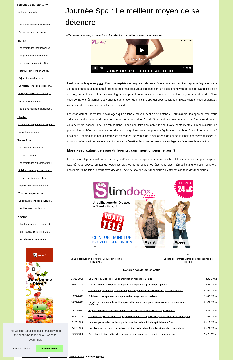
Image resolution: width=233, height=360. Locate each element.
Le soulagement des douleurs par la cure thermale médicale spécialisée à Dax (130, 322)
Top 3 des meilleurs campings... (35, 24)
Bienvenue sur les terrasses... (34, 32)
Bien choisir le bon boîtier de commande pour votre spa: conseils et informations (131, 334)
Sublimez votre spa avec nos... (35, 170)
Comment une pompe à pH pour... (36, 124)
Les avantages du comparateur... (36, 162)
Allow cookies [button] (49, 348)
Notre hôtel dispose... (29, 132)
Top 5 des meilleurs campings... (35, 108)
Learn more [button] (35, 339)
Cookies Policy (76, 356)
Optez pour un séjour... (30, 101)
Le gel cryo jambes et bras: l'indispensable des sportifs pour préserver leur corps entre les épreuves (137, 303)
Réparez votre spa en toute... (34, 185)
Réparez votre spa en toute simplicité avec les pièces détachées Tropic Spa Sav (131, 310)
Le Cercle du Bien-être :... (32, 147)
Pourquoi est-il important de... (34, 70)
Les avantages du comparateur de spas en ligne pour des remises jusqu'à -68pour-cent (135, 290)
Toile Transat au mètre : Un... (34, 231)
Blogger (100, 356)
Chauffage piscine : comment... (35, 224)
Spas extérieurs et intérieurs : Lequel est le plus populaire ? (96, 260)
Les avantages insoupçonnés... (35, 47)
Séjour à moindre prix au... (32, 78)
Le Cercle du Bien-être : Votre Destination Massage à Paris (120, 278)
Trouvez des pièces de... (31, 193)
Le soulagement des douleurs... (35, 200)
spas (100, 83)
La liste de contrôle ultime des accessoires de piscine (188, 260)
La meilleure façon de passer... (35, 85)
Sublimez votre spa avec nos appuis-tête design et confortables (122, 296)
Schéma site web (27, 12)
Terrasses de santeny (80, 35)
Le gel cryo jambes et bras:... (34, 178)
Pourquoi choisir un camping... (34, 93)
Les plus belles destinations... (34, 55)
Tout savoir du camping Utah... (34, 63)
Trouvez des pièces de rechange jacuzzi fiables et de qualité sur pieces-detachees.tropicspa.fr (139, 316)
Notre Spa (100, 35)
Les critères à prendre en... (33, 239)
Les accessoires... (28, 155)
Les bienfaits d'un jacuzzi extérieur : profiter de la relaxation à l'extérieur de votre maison (136, 328)
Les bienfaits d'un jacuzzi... (32, 208)
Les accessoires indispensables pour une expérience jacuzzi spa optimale (128, 284)
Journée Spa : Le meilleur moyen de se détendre (135, 35)
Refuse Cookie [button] (21, 348)
